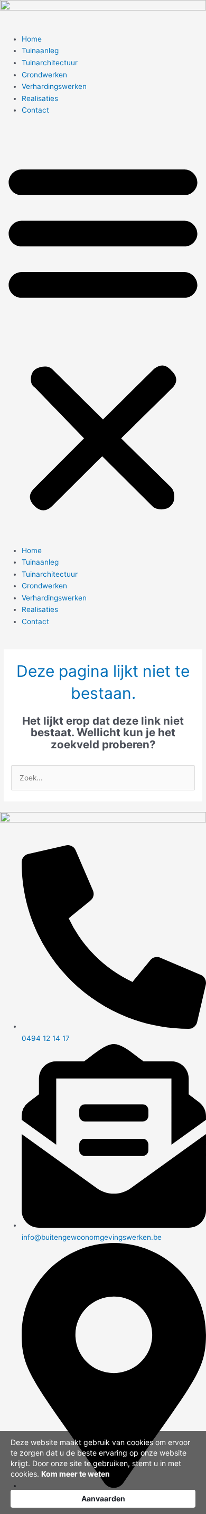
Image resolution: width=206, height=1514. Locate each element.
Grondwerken (44, 75)
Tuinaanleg (40, 50)
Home (32, 39)
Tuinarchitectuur (50, 62)
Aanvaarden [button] (103, 1498)
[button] (103, 335)
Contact (35, 110)
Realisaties (40, 98)
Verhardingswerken (54, 86)
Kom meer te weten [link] (75, 1473)
